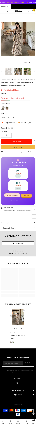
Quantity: (4, 131)
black (11, 342)
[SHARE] (33, 141)
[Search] (7, 11)
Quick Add (18, 328)
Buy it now (18, 147)
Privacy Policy (29, 370)
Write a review (18, 243)
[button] (29, 62)
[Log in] (28, 11)
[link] (9, 292)
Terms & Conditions (12, 373)
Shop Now (26, 195)
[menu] (2, 11)
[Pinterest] (17, 383)
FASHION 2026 (5, 6)
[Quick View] (24, 310)
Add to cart (16, 141)
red (13, 342)
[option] (18, 39)
